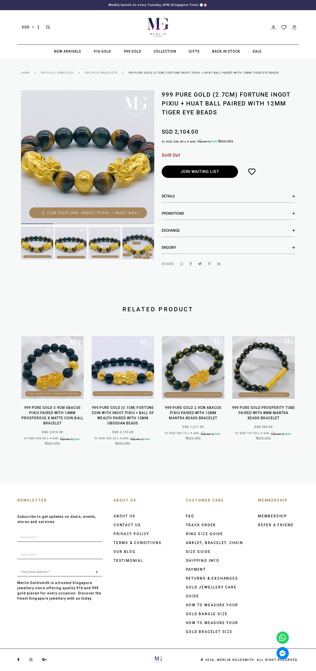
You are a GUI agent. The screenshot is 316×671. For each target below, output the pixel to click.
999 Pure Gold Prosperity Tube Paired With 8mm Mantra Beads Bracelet (263, 413)
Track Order (201, 525)
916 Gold (102, 51)
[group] (37, 243)
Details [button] (168, 196)
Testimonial (128, 561)
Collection (165, 51)
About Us (124, 516)
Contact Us (127, 525)
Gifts (194, 51)
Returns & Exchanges (212, 578)
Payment (196, 569)
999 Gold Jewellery (57, 72)
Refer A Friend (276, 525)
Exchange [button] (171, 230)
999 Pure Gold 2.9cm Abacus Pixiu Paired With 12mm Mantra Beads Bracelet (193, 413)
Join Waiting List (199, 171)
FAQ (190, 516)
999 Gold (132, 51)
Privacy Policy (131, 534)
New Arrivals (67, 51)
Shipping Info (202, 561)
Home (25, 72)
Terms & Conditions (137, 543)
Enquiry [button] (169, 248)
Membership (272, 516)
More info (225, 141)
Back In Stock (226, 51)
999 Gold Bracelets (101, 72)
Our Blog (125, 552)
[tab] (228, 196)
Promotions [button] (173, 213)
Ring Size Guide (204, 534)
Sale (257, 51)
